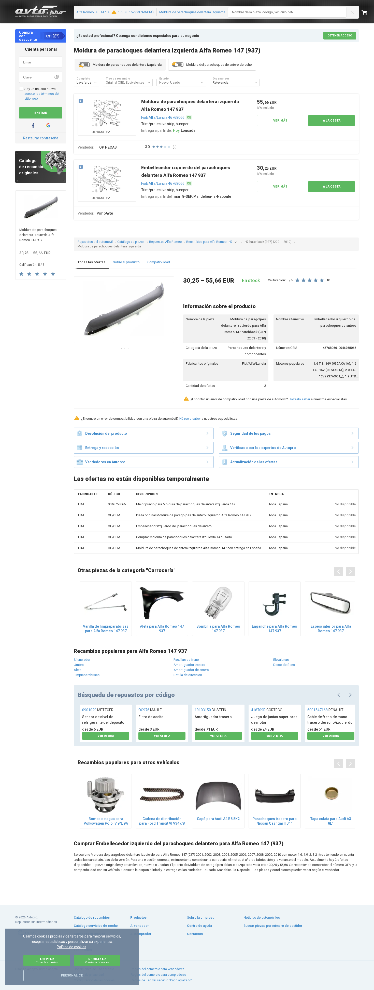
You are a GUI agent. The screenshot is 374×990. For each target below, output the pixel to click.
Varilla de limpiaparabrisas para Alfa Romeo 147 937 (105, 628)
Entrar (40, 113)
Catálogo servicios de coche (96, 926)
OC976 (150, 710)
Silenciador (82, 660)
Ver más (280, 120)
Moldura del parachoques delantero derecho (219, 65)
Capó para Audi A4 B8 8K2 (218, 819)
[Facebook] (33, 125)
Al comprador (140, 934)
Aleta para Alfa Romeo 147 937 (162, 628)
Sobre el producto (126, 262)
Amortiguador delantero (191, 670)
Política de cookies (71, 947)
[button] (95, 82)
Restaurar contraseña (40, 138)
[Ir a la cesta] (367, 12)
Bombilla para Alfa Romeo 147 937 (218, 628)
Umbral (79, 665)
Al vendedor (139, 926)
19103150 (210, 710)
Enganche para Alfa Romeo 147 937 (274, 628)
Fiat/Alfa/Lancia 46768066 (162, 117)
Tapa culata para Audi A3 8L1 (330, 821)
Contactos (195, 934)
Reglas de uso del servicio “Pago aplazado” (161, 980)
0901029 (97, 710)
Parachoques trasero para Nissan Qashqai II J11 (274, 821)
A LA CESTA (331, 120)
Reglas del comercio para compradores (158, 974)
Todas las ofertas (91, 262)
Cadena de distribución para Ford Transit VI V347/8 (162, 821)
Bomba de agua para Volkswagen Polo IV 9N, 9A (106, 821)
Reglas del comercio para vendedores (157, 969)
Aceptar (47, 960)
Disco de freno (284, 665)
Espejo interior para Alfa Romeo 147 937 (331, 628)
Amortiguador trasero (189, 665)
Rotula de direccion (188, 675)
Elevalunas (281, 660)
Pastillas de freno (186, 660)
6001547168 (325, 710)
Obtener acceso (339, 35)
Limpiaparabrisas (86, 675)
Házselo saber (299, 399)
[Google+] (48, 125)
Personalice (72, 975)
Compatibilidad (158, 262)
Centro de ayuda (199, 926)
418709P (266, 710)
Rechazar (97, 960)
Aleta (77, 670)
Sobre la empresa (200, 917)
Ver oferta (106, 735)
